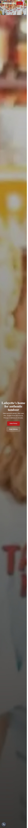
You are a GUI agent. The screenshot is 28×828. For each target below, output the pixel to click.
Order (19, 3)
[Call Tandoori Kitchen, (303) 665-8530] (4, 824)
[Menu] (25, 3)
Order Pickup (13, 423)
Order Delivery (13, 429)
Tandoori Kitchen (8, 3)
